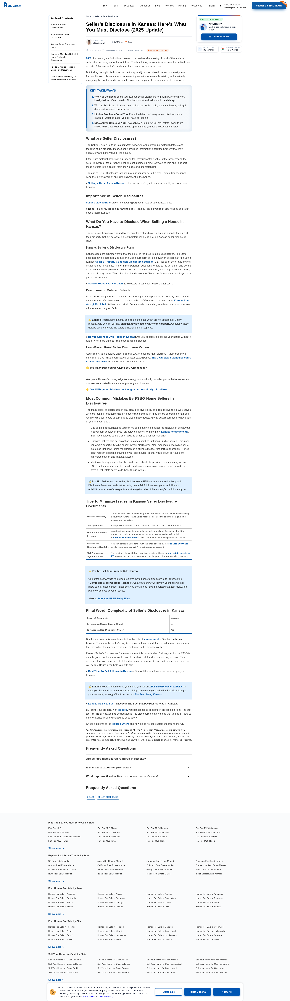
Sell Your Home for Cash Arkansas (212, 959)
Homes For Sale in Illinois (60, 906)
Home (88, 16)
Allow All (227, 992)
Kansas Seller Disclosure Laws (63, 45)
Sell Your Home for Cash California (65, 964)
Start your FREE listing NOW (113, 598)
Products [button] (129, 5)
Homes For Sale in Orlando (209, 935)
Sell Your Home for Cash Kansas (211, 972)
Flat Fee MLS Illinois (205, 841)
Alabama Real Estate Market (160, 861)
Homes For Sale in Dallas (208, 939)
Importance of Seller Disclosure (60, 36)
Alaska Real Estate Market (110, 861)
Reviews (169, 5)
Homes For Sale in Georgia (110, 902)
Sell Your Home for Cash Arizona (162, 959)
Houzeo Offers (120, 724)
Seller (97, 16)
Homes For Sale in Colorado (111, 898)
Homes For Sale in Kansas (208, 906)
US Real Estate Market (59, 861)
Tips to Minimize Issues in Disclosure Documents (63, 68)
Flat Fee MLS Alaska (107, 828)
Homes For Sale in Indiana (110, 906)
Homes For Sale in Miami (109, 931)
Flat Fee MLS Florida (157, 836)
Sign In (212, 5)
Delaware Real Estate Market (62, 869)
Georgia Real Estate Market (160, 869)
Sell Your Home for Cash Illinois (63, 972)
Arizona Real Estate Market (61, 865)
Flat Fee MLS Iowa (106, 841)
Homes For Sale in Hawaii (159, 902)
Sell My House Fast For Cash (105, 283)
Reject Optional (197, 992)
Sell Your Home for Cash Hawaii (162, 968)
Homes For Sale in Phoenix (61, 927)
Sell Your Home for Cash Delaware (212, 964)
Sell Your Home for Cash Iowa (161, 972)
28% (88, 58)
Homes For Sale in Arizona (159, 894)
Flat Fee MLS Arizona (58, 832)
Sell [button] (115, 5)
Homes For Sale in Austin (60, 939)
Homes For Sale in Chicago (160, 927)
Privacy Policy (106, 996)
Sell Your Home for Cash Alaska (112, 959)
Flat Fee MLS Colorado (158, 832)
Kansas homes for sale (174, 431)
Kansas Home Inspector (125, 537)
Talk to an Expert (221, 36)
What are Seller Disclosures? (58, 26)
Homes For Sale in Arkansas (209, 894)
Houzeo (122, 710)
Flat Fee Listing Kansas (148, 694)
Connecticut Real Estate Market (211, 865)
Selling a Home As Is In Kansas (107, 183)
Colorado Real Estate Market (160, 865)
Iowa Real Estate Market (60, 874)
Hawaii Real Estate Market (208, 869)
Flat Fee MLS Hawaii (58, 841)
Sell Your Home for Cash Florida (63, 968)
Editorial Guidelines (134, 50)
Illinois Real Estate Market (159, 874)
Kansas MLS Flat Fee (101, 703)
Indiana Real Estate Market (209, 874)
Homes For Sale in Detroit (60, 935)
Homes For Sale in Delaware (209, 898)
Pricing (182, 5)
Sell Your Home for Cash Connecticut (164, 964)
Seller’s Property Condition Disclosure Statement (124, 261)
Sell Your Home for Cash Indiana (113, 972)
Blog (157, 5)
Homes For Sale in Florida (60, 902)
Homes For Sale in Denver (159, 939)
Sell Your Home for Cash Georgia (113, 968)
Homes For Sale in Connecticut (161, 898)
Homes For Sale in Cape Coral (161, 931)
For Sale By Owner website (166, 686)
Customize (169, 992)
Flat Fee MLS (54, 828)
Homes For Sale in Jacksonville (211, 931)
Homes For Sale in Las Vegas (111, 935)
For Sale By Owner (178, 544)
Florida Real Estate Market (110, 869)
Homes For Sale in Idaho (207, 902)
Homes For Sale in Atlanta (60, 931)
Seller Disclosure (110, 16)
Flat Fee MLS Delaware (108, 836)
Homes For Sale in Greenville (210, 927)
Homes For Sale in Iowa (158, 906)
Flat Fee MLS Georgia (206, 836)
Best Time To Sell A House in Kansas (110, 671)
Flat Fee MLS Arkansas (207, 828)
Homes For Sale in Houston (110, 927)
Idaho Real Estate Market (109, 874)
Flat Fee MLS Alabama (157, 828)
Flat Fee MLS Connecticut (208, 832)
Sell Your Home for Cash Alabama (64, 959)
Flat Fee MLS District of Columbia (64, 836)
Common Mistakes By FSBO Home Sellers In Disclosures (64, 57)
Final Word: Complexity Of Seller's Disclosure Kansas (63, 78)
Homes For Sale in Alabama (61, 894)
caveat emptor (152, 639)
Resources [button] (196, 5)
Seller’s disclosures (98, 202)
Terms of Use (88, 996)
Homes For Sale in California (62, 898)
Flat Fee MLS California (108, 832)
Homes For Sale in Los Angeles (162, 935)
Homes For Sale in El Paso (110, 939)
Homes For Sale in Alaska (109, 894)
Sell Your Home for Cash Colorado (113, 964)
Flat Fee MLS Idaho (156, 841)
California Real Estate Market (111, 865)
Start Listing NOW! (269, 5)
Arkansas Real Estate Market (209, 861)
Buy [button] (105, 5)
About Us (145, 5)
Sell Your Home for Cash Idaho (210, 968)
